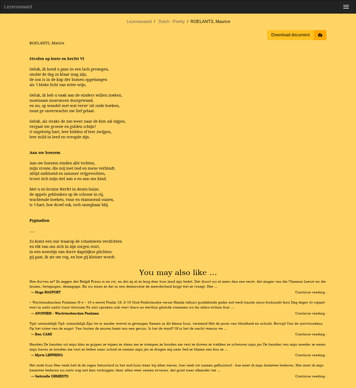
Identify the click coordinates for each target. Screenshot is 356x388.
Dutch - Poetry (171, 21)
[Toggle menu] (346, 6)
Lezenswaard (18, 6)
